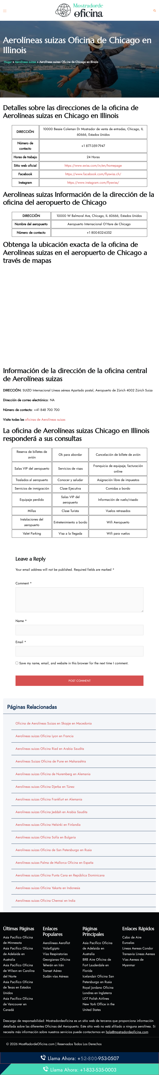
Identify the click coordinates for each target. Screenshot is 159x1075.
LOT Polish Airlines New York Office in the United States (98, 1004)
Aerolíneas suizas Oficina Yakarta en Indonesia (48, 888)
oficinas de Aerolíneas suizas (45, 419)
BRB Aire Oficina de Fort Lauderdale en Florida (97, 965)
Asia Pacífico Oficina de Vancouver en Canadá (18, 1004)
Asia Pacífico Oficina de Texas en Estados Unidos (18, 988)
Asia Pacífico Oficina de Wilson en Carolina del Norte (19, 971)
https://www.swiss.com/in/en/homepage (93, 165)
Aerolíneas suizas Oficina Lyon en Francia (44, 736)
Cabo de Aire (131, 937)
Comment (24, 583)
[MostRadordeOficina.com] (79, 10)
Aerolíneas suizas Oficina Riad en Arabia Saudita (50, 748)
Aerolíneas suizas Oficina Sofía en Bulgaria (46, 837)
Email (21, 642)
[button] (154, 10)
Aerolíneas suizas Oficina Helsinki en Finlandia (48, 824)
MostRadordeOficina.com (36, 1044)
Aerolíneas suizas (25, 62)
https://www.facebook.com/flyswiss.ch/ (93, 174)
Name (21, 620)
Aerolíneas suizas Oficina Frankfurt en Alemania (49, 799)
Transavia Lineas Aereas (138, 954)
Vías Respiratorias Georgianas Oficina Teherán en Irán (56, 960)
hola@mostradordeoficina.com (127, 1032)
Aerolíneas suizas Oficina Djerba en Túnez (45, 786)
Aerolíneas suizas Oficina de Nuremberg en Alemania (53, 774)
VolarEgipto (51, 948)
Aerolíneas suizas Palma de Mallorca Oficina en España (54, 862)
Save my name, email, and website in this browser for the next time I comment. (74, 663)
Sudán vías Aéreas (55, 976)
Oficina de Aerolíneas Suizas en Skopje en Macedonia (54, 723)
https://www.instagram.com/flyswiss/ (93, 182)
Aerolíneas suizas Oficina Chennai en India (45, 900)
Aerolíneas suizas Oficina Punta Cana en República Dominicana (60, 875)
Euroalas (128, 942)
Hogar (8, 62)
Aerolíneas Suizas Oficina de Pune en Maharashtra (51, 761)
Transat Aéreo (52, 970)
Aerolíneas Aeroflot (56, 943)
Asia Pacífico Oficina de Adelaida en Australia (18, 954)
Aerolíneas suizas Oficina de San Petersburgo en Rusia (54, 850)
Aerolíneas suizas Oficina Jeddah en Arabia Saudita (51, 812)
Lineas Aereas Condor (137, 948)
